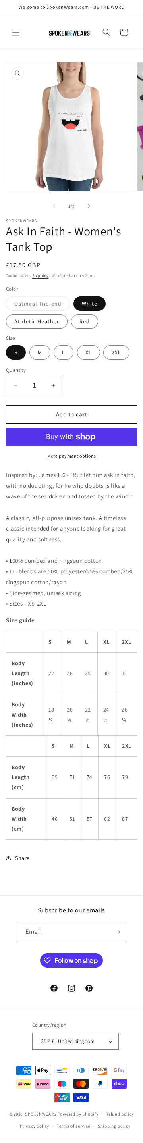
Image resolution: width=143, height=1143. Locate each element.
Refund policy (120, 1114)
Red (84, 321)
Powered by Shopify (78, 1113)
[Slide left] (54, 206)
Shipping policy (114, 1126)
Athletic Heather (36, 321)
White (89, 303)
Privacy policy (34, 1126)
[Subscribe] (117, 932)
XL (88, 352)
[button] (16, 32)
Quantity (16, 370)
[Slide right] (89, 206)
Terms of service (73, 1126)
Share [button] (22, 858)
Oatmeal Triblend (42, 305)
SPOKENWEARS (40, 1113)
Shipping (40, 275)
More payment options (71, 456)
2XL (116, 352)
